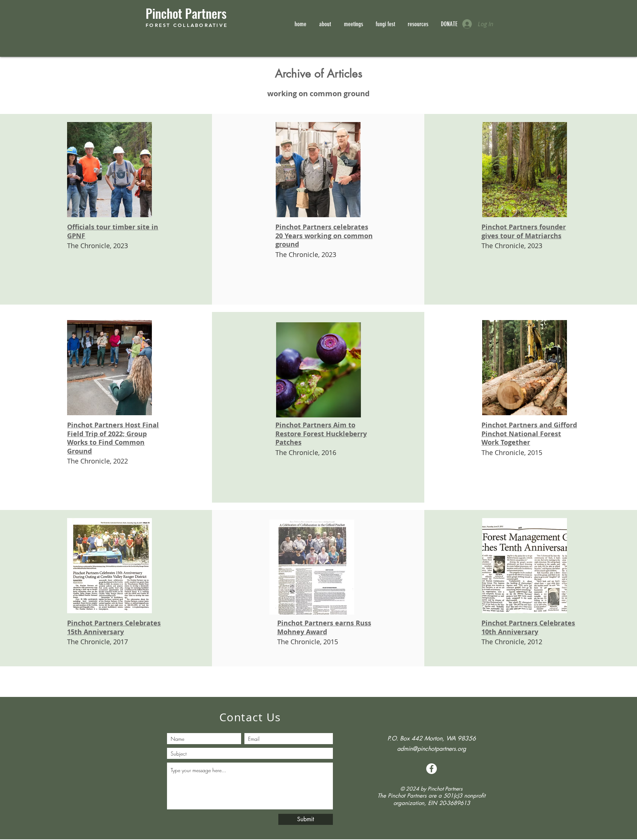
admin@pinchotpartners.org (431, 749)
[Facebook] (431, 768)
